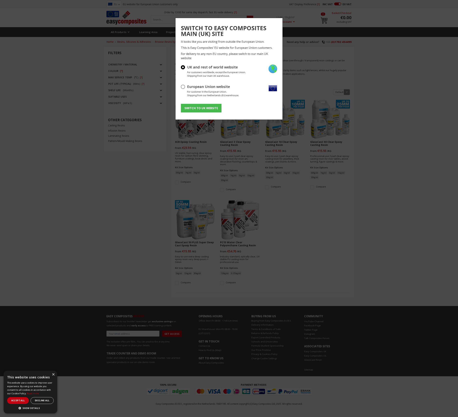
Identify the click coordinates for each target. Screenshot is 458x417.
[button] (30, 408)
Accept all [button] (18, 400)
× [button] (53, 374)
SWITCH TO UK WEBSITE (201, 108)
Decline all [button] (42, 400)
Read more (33, 393)
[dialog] (30, 392)
